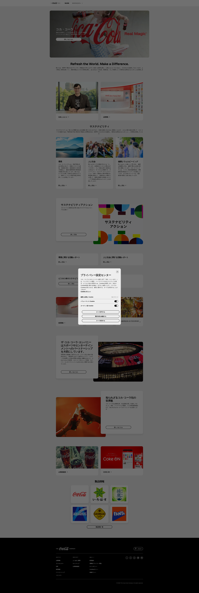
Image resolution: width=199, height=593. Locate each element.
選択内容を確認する (100, 316)
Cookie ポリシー (86, 291)
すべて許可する (100, 312)
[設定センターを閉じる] (117, 272)
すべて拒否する (100, 320)
